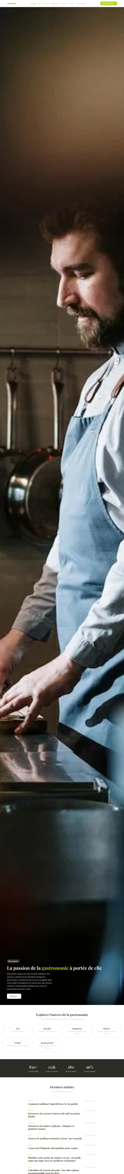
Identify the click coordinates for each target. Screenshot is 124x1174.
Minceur (64, 3)
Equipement (55, 3)
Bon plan (46, 3)
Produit (71, 3)
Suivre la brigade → (108, 3)
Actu (39, 3)
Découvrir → (14, 996)
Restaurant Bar (81, 3)
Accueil (33, 3)
